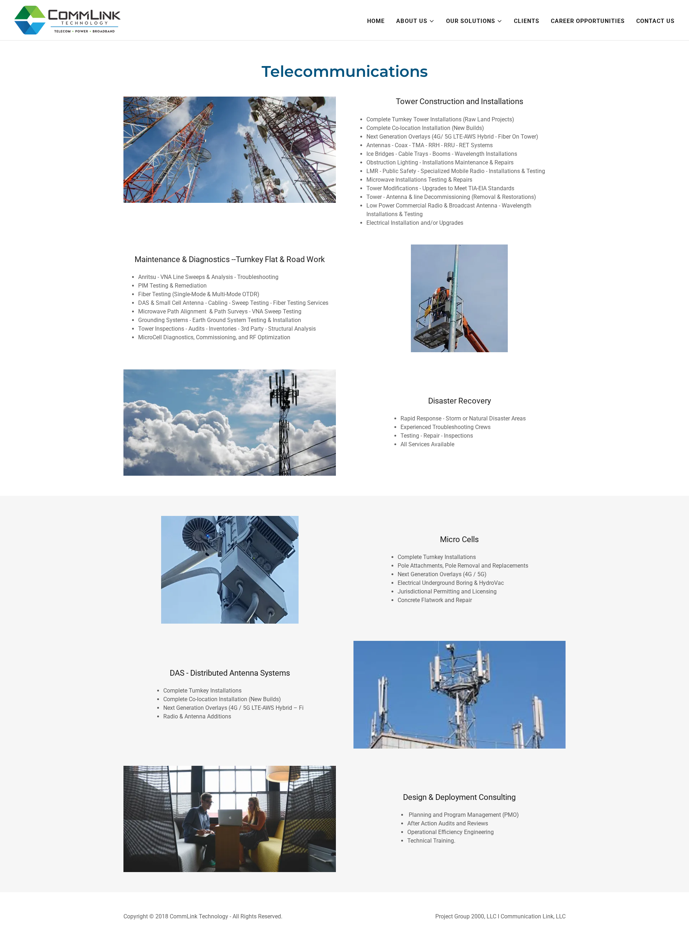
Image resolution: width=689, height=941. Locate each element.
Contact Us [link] (655, 21)
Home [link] (376, 21)
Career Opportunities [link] (588, 21)
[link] (67, 19)
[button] (415, 21)
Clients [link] (526, 21)
